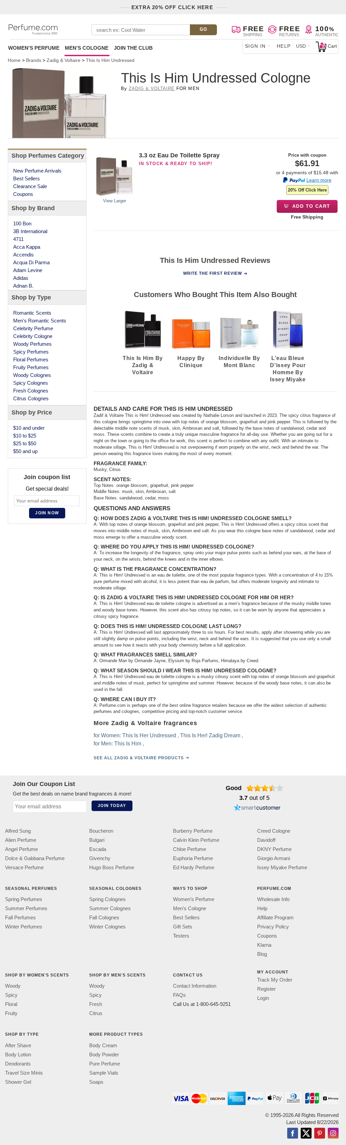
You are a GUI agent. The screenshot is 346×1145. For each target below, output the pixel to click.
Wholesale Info (273, 899)
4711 (18, 239)
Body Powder (104, 1054)
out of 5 (254, 797)
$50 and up (25, 451)
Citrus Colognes (31, 398)
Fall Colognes (104, 917)
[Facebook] (292, 1134)
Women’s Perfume (193, 899)
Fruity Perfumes (31, 367)
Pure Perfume (104, 1064)
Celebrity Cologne (32, 336)
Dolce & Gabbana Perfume (35, 858)
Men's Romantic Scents (39, 320)
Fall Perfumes (20, 917)
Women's (33, 48)
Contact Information (194, 986)
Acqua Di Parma (31, 262)
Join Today (112, 805)
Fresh (95, 1004)
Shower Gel (18, 1082)
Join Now (47, 513)
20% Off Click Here (307, 190)
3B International (30, 231)
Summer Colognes (110, 908)
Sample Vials (103, 1073)
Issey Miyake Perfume (282, 867)
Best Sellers (26, 178)
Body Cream (103, 1045)
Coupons (23, 194)
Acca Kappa (26, 247)
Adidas (20, 278)
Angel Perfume (21, 849)
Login (263, 998)
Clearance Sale (30, 186)
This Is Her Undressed (149, 736)
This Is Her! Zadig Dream (210, 736)
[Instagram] (333, 1134)
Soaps (96, 1082)
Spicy (11, 995)
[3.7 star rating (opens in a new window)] (265, 788)
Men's (86, 48)
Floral (11, 1004)
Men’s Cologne (189, 908)
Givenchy (99, 858)
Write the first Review (212, 273)
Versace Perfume (24, 867)
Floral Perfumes (30, 359)
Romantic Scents (32, 313)
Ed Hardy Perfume (193, 867)
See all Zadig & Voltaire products (138, 758)
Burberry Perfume (193, 831)
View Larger (114, 200)
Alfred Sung (18, 831)
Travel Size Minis (24, 1073)
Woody (13, 986)
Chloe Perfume (189, 849)
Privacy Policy (273, 926)
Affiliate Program (275, 917)
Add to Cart (310, 206)
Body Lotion (18, 1054)
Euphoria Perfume (193, 858)
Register (266, 989)
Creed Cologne (273, 831)
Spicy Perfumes (31, 352)
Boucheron (101, 831)
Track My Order (274, 980)
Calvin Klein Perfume (196, 840)
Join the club (133, 48)
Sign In (255, 46)
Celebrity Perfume (33, 328)
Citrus (95, 1013)
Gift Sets (182, 926)
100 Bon (22, 223)
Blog (262, 954)
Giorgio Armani (273, 858)
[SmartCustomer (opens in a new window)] (257, 808)
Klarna (264, 945)
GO (203, 29)
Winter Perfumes (23, 926)
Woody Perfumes (32, 344)
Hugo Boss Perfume (111, 867)
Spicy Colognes (30, 383)
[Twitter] (306, 1134)
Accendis (23, 254)
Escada (97, 849)
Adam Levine (27, 270)
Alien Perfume (20, 840)
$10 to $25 (24, 436)
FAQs (179, 995)
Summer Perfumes (26, 908)
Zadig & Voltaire (152, 88)
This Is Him (127, 744)
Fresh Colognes (30, 391)
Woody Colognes (32, 375)
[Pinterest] (319, 1134)
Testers (181, 936)
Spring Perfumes (23, 899)
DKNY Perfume (274, 849)
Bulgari (96, 840)
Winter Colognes (107, 926)
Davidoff (266, 840)
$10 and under (29, 428)
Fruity (11, 1013)
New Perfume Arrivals (37, 171)
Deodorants (18, 1064)
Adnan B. (23, 286)
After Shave (18, 1045)
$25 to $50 (24, 443)
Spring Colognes (107, 899)
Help (284, 46)
